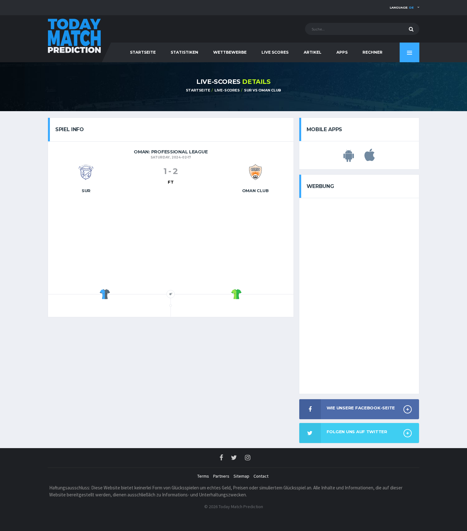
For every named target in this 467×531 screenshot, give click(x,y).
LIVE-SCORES (227, 90)
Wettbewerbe (230, 52)
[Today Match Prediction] (75, 35)
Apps (342, 52)
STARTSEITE (143, 52)
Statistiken (184, 52)
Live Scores (274, 52)
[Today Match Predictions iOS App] (370, 158)
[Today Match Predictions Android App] (349, 158)
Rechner (372, 52)
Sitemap (241, 476)
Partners (221, 476)
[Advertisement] (170, 243)
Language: (402, 7)
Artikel (312, 52)
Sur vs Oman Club (262, 90)
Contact (261, 476)
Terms (203, 476)
